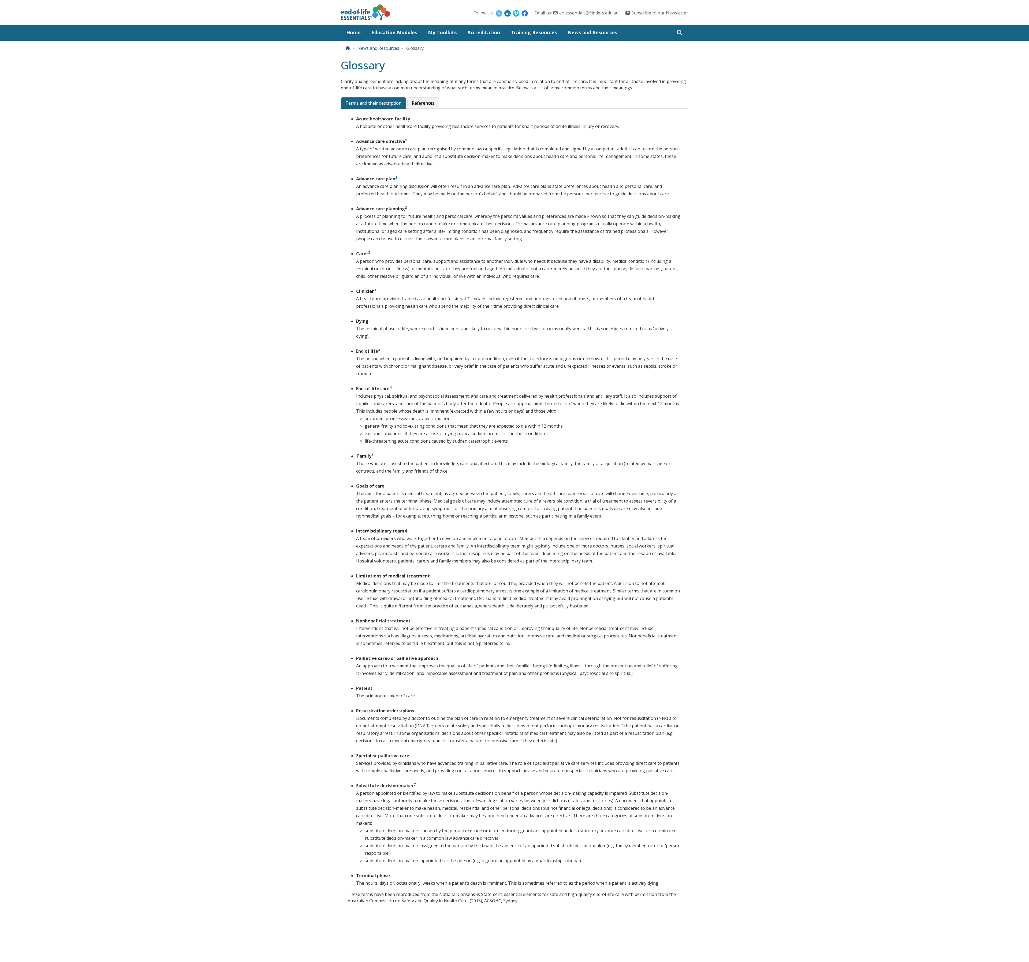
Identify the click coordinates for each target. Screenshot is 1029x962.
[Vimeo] (516, 13)
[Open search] (679, 33)
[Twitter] (499, 13)
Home (353, 32)
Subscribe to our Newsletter (659, 13)
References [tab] (423, 103)
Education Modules (394, 32)
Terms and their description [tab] (373, 103)
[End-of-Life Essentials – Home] (365, 14)
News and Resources (592, 32)
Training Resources (534, 32)
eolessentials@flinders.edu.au (588, 13)
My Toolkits (442, 32)
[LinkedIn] (507, 13)
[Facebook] (524, 13)
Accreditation (483, 32)
